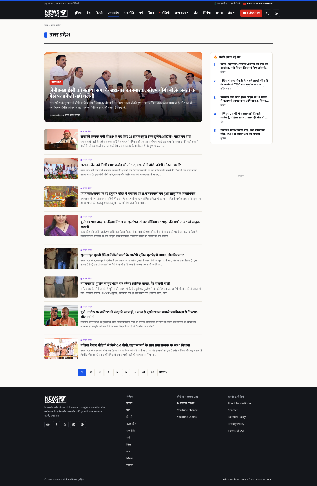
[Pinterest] (82, 424)
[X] (65, 424)
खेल (196, 13)
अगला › (163, 372)
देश (89, 13)
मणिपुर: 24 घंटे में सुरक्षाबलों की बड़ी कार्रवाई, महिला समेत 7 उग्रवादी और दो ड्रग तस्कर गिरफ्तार (244, 116)
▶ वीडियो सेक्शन (185, 403)
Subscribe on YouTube (260, 3)
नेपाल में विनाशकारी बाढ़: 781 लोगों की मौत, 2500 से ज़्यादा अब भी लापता (243, 132)
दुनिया (78, 13)
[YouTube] (47, 424)
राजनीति (129, 13)
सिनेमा (207, 13)
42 (152, 372)
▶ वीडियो (235, 3)
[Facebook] (56, 424)
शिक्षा (151, 13)
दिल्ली (99, 13)
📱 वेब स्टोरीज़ (220, 3)
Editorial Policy (237, 417)
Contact (233, 410)
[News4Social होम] (56, 13)
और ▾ (231, 13)
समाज (219, 13)
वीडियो (166, 13)
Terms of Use (236, 431)
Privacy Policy (236, 424)
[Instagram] (73, 424)
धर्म (141, 13)
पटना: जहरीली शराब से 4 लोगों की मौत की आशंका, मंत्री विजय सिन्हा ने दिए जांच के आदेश (244, 66)
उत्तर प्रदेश (113, 13)
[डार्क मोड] (276, 13)
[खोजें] (267, 13)
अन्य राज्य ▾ (181, 13)
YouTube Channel (187, 410)
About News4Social (239, 403)
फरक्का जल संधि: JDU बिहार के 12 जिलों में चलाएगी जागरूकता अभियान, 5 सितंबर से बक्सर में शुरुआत (244, 99)
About (259, 479)
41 (143, 372)
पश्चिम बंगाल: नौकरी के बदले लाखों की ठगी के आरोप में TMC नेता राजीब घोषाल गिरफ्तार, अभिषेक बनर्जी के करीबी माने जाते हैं (244, 83)
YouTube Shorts (187, 417)
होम (46, 25)
